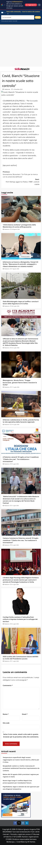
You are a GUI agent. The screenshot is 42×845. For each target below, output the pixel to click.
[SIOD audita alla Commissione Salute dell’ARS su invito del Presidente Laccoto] (21, 641)
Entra (37, 17)
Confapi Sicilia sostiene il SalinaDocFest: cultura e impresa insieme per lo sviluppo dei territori (20, 619)
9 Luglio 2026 (15, 464)
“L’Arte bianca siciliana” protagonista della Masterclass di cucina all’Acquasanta (19, 226)
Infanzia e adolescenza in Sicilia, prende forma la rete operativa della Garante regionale (21, 421)
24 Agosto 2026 (16, 229)
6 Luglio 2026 (15, 545)
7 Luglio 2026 (15, 505)
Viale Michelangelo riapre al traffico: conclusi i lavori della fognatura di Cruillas (21, 302)
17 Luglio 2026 (15, 387)
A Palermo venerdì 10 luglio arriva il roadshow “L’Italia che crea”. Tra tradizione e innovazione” (21, 459)
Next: (22, 181)
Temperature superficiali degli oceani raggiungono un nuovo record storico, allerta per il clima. (21, 759)
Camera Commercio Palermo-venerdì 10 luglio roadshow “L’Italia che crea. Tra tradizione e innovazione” (20, 540)
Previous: (20, 174)
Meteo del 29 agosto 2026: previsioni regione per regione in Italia (21, 775)
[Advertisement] (21, 46)
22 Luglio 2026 (15, 347)
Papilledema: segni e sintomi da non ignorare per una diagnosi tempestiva (21, 788)
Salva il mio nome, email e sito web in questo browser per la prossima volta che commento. (21, 735)
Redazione (7, 89)
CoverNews (21, 842)
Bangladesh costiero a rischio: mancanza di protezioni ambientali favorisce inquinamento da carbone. (21, 768)
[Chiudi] (5, 5)
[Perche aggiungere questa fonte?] (39, 5)
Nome (6, 714)
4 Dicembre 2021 (18, 89)
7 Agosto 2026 (15, 269)
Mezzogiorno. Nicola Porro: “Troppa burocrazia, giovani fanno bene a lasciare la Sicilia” (20, 382)
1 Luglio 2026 (15, 661)
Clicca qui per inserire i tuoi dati (9, 21)
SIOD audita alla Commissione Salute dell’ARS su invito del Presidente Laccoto (20, 658)
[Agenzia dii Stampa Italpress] (16, 805)
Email (25, 714)
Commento (8, 685)
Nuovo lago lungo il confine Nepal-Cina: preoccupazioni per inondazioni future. (17, 781)
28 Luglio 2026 (15, 306)
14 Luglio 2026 (15, 424)
